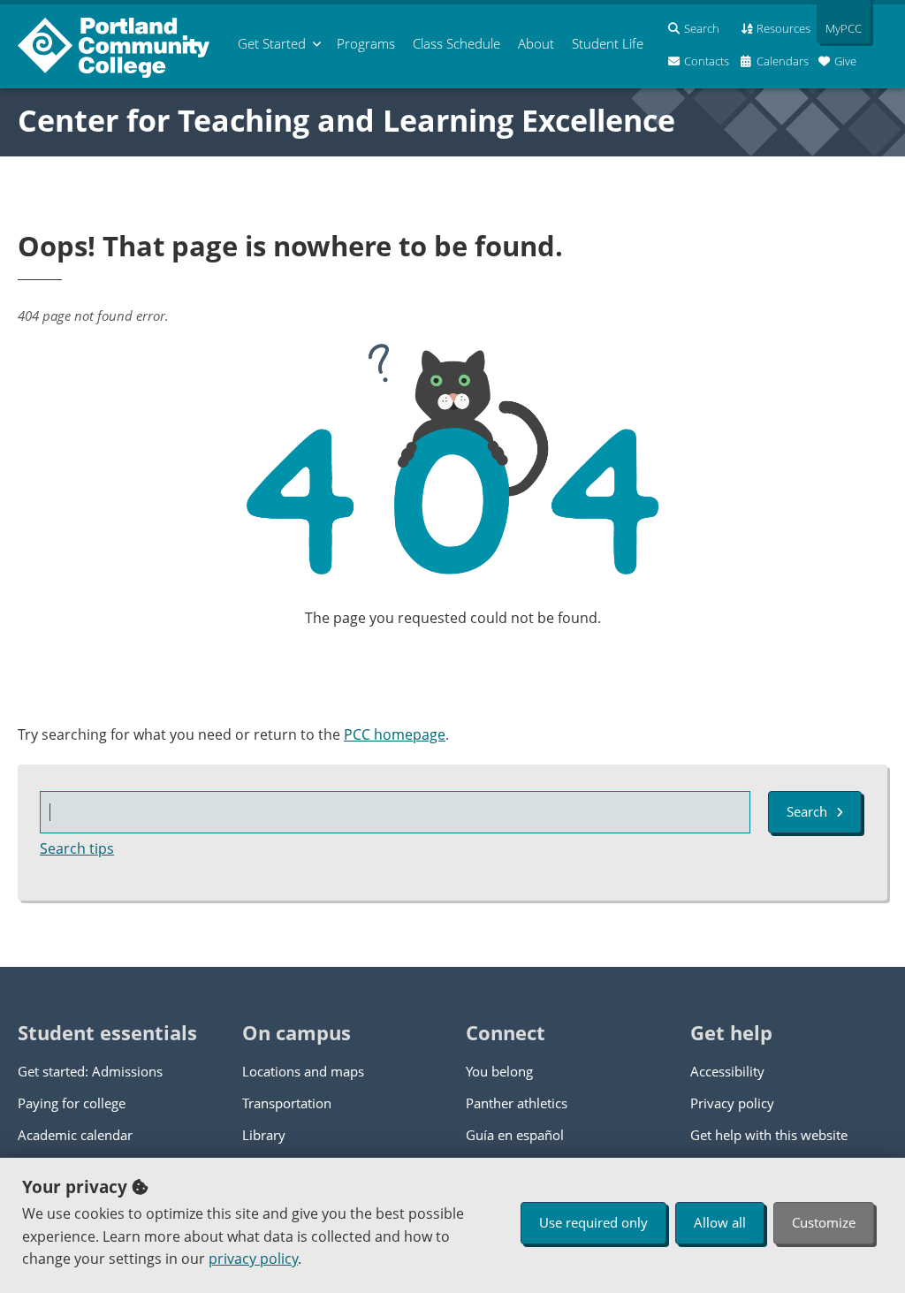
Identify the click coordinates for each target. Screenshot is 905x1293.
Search (807, 811)
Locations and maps (303, 1071)
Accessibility (727, 1071)
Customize (824, 1222)
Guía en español (515, 1135)
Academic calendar (75, 1135)
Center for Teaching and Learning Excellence (346, 120)
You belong (499, 1071)
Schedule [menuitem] (456, 43)
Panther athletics (516, 1103)
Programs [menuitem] (366, 43)
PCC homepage (394, 734)
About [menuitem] (536, 43)
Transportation (286, 1103)
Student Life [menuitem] (607, 43)
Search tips (77, 848)
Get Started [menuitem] (272, 43)
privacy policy (253, 1258)
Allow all (720, 1222)
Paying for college (71, 1103)
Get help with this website (769, 1135)
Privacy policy (732, 1103)
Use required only (593, 1222)
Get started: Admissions (90, 1071)
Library (263, 1135)
